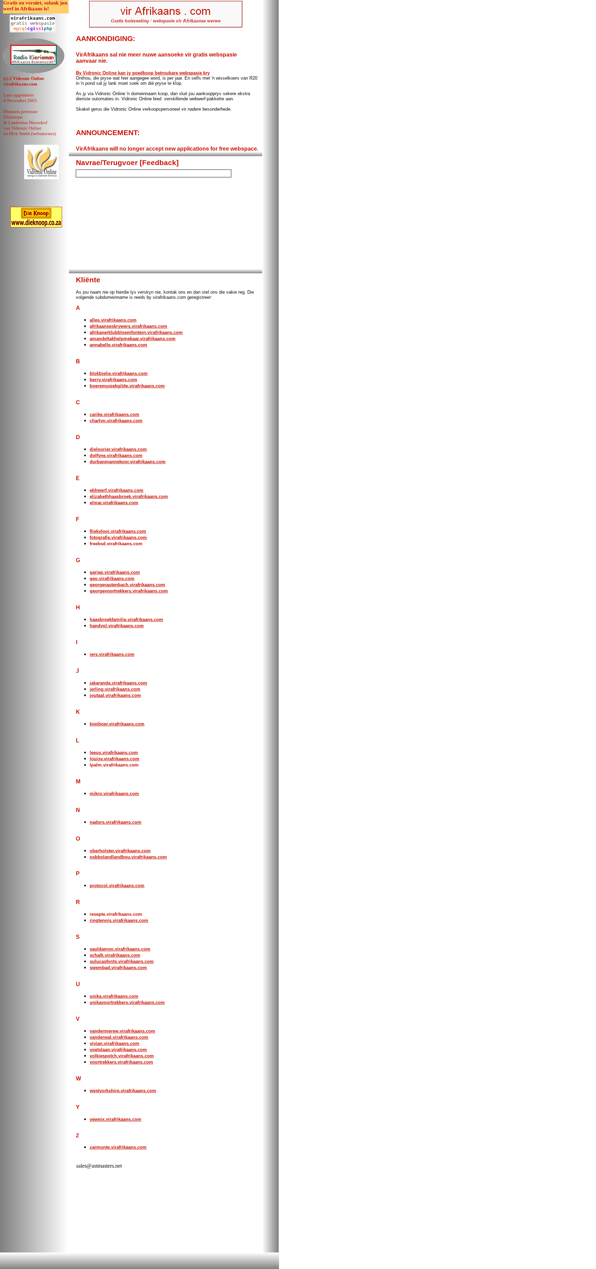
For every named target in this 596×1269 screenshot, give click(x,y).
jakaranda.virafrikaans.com (118, 683)
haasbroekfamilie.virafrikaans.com (126, 619)
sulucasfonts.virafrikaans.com (122, 961)
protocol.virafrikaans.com (117, 885)
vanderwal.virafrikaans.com (119, 1037)
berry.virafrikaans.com (113, 379)
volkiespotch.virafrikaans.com (122, 1055)
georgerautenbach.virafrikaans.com (127, 584)
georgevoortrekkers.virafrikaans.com (129, 590)
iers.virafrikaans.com (112, 654)
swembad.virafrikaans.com (118, 967)
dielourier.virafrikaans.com (118, 449)
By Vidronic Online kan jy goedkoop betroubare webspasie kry (143, 72)
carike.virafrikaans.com (114, 414)
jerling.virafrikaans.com (115, 689)
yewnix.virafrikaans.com (115, 1119)
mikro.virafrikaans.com (114, 793)
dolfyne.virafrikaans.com (116, 455)
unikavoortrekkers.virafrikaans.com (127, 1002)
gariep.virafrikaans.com (115, 572)
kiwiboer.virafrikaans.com (117, 724)
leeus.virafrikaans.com (114, 752)
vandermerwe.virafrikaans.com (122, 1031)
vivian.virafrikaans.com (114, 1043)
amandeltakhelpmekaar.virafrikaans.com (133, 338)
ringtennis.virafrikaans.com (119, 920)
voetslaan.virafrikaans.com (118, 1049)
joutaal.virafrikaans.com (115, 695)
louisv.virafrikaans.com (114, 758)
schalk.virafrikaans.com (115, 955)
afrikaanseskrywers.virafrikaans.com (128, 326)
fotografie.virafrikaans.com (118, 537)
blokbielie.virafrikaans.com (119, 373)
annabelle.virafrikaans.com (118, 344)
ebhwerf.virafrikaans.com (116, 490)
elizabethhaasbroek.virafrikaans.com (129, 496)
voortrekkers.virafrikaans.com (121, 1062)
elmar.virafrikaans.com (114, 502)
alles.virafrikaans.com (113, 320)
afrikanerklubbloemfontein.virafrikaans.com (136, 332)
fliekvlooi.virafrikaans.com (118, 531)
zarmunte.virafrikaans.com (118, 1147)
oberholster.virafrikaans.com (120, 850)
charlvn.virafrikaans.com (116, 420)
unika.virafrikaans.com (114, 996)
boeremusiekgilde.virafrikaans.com (127, 385)
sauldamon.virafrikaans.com (120, 949)
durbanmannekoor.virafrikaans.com (128, 461)
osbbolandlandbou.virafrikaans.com (128, 857)
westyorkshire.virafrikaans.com (123, 1090)
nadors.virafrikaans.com (115, 822)
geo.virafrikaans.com (112, 578)
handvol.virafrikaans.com (117, 625)
